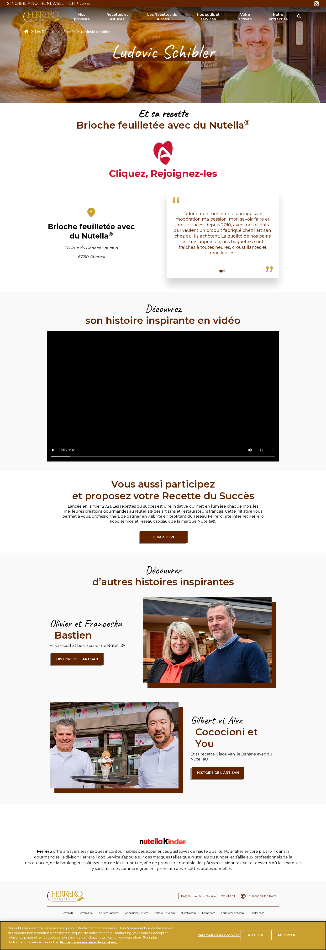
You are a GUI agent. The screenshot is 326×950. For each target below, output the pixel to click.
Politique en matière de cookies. (89, 942)
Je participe (163, 537)
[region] (163, 935)
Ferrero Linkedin (164, 913)
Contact (85, 3)
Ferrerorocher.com (232, 913)
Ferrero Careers (108, 913)
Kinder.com (257, 913)
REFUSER (255, 935)
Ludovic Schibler (96, 32)
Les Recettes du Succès (162, 17)
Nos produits (81, 17)
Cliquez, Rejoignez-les (163, 173)
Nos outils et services (208, 17)
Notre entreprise (278, 17)
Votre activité (245, 17)
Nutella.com (188, 913)
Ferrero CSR (86, 913)
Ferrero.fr (67, 913)
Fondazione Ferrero (136, 913)
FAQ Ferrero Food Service (198, 896)
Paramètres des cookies (219, 935)
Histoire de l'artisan (77, 659)
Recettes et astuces (117, 17)
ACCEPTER (286, 935)
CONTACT (228, 896)
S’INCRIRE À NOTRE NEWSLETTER (41, 3)
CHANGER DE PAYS (262, 896)
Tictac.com (208, 913)
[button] (221, 271)
